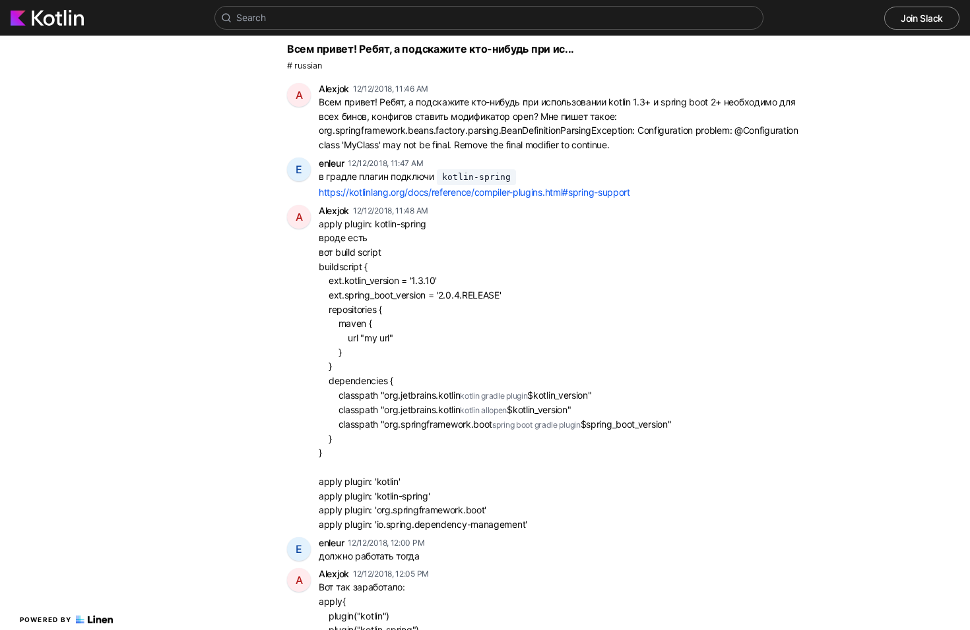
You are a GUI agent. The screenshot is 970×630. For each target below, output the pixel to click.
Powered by (46, 619)
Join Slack (922, 18)
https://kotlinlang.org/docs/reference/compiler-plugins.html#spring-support (474, 192)
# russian (304, 66)
